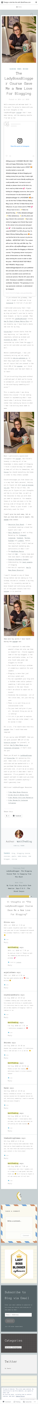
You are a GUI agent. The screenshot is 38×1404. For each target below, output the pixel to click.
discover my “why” (10, 339)
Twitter (27, 538)
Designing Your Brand (16, 524)
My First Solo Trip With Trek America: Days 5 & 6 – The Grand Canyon (19, 887)
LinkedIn (21, 540)
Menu (20, 7)
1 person (18, 962)
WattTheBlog (24, 841)
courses (7, 856)
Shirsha (7, 1043)
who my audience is (20, 358)
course (18, 112)
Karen (6, 1088)
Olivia (7, 922)
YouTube (11, 540)
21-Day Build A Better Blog (18, 795)
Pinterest (22, 535)
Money (19, 69)
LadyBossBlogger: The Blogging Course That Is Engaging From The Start (19, 872)
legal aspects (27, 562)
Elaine (6, 472)
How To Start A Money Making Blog (16, 321)
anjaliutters (10, 972)
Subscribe (10, 1321)
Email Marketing (14, 532)
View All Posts (19, 845)
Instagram (9, 303)
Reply (6, 942)
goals (14, 856)
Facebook (20, 538)
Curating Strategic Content (18, 559)
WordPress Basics (17, 551)
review (14, 859)
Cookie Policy (20, 1396)
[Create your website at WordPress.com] (19, 2)
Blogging (13, 69)
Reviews (25, 69)
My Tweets (8, 1368)
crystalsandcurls (11, 995)
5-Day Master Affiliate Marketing (20, 797)
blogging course (10, 742)
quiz (28, 342)
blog (13, 853)
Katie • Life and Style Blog (24, 293)
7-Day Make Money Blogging (18, 792)
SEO (16, 554)
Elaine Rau (8, 331)
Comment (26, 1235)
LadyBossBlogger (21, 318)
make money (22, 856)
